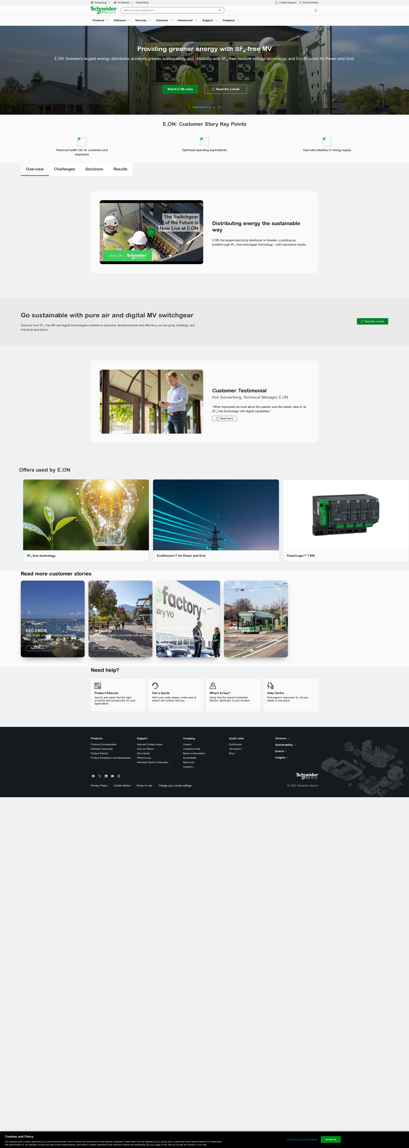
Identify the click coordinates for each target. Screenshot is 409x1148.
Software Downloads (102, 769)
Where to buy (144, 778)
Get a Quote (143, 774)
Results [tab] (120, 178)
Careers (187, 765)
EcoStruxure (235, 765)
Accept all (330, 1139)
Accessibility (189, 778)
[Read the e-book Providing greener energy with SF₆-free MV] (225, 98)
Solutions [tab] (94, 178)
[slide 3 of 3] (210, 116)
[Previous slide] (189, 116)
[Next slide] (214, 116)
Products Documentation (104, 765)
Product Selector (99, 774)
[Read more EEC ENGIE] (53, 628)
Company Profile (191, 769)
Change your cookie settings (302, 1139)
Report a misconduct (194, 774)
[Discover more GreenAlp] (120, 628)
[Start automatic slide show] (220, 116)
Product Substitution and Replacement (111, 778)
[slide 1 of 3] (199, 116)
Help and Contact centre (149, 765)
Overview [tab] (35, 178)
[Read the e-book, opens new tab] (372, 330)
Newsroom (188, 783)
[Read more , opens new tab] (224, 427)
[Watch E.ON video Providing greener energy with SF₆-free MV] (180, 98)
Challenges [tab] (64, 178)
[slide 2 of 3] (207, 116)
